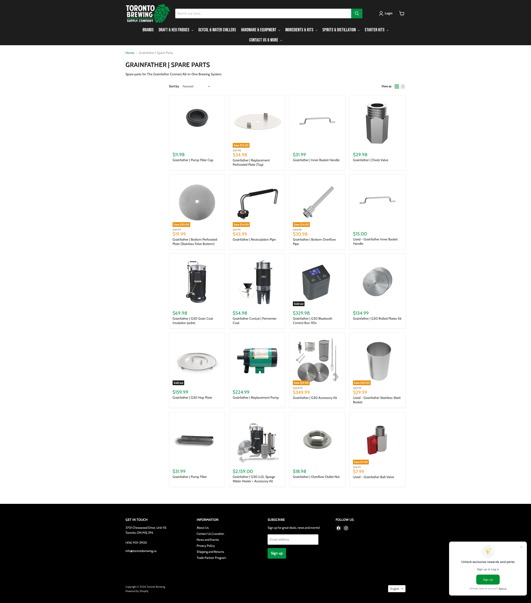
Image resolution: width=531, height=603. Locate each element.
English (394, 589)
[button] (386, 13)
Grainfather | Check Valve (370, 160)
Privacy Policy (206, 546)
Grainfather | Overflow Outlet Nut (316, 477)
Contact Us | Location (210, 534)
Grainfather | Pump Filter (190, 477)
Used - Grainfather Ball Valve (373, 477)
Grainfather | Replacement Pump (256, 398)
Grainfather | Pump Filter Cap (193, 160)
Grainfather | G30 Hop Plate (192, 398)
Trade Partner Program (211, 558)
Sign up (277, 553)
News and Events (208, 540)
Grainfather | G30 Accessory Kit (315, 398)
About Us (203, 528)
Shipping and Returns (210, 552)
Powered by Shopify (137, 591)
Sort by (174, 86)
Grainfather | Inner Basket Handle (316, 160)
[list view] (403, 86)
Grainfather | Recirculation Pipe (254, 239)
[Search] (356, 13)
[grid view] (397, 86)
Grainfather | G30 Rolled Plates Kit (377, 318)
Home (129, 53)
